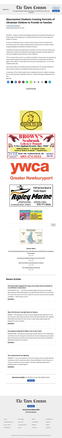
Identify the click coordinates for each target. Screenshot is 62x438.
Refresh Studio (47, 435)
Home (5, 419)
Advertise (56, 8)
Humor (19, 427)
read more (11, 299)
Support (48, 424)
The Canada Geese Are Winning (31, 267)
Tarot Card (20, 422)
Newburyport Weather (31, 107)
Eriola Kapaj (34, 435)
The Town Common (14, 26)
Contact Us (48, 427)
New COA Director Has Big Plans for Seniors (31, 263)
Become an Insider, (18, 377)
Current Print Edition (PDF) (31, 409)
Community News (8, 422)
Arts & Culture (7, 424)
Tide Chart (34, 427)
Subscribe (56, 11)
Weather (34, 424)
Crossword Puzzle (22, 424)
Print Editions (7, 427)
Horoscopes (21, 419)
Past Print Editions (31, 412)
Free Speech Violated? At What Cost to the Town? (31, 258)
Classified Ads (49, 419)
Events (33, 419)
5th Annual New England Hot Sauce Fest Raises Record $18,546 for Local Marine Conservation (30, 287)
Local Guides (35, 422)
